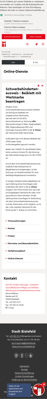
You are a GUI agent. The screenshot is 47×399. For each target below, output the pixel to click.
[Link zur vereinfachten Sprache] (38, 85)
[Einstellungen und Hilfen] (32, 44)
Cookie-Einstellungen (24, 376)
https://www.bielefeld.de (23, 346)
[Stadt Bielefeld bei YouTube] (31, 355)
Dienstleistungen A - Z (11, 56)
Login (13, 62)
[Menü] (43, 44)
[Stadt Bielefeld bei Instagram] (16, 355)
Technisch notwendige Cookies (18, 15)
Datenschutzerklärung (34, 10)
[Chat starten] (39, 390)
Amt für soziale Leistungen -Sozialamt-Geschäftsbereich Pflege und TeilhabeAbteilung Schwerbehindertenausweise (23, 287)
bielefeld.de (6, 54)
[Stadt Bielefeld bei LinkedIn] (26, 355)
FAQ (36, 62)
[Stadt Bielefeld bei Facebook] (22, 355)
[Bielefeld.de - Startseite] (4, 44)
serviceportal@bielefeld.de (24, 343)
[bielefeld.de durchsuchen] (27, 44)
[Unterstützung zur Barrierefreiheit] (36, 44)
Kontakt (24, 369)
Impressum (24, 366)
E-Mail (11, 308)
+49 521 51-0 (14, 302)
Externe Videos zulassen (14, 27)
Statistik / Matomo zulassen (16, 21)
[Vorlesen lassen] (42, 85)
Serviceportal (28, 54)
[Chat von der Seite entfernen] (44, 384)
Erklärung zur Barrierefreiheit (24, 379)
